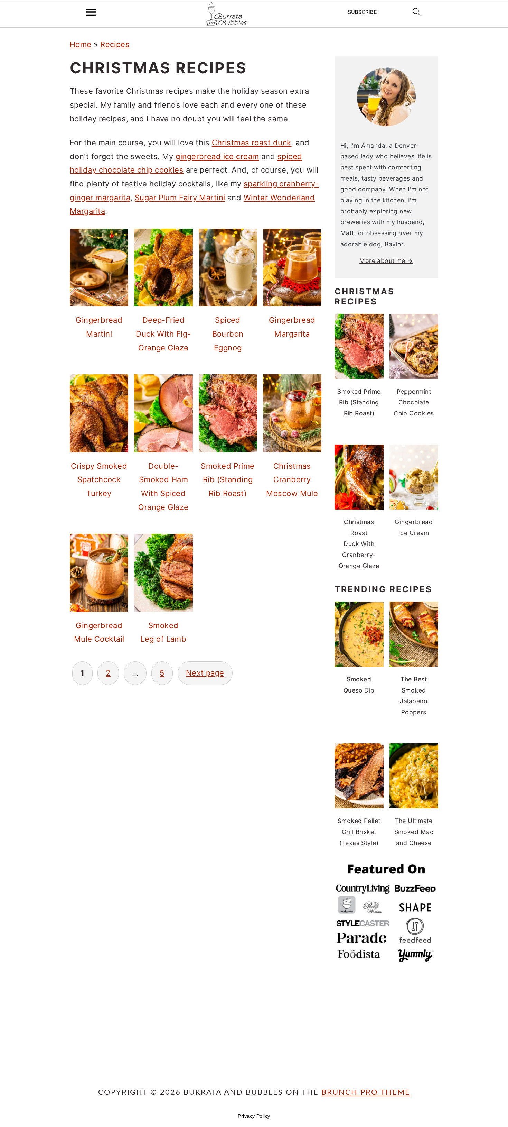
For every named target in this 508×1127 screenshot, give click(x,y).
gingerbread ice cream (217, 156)
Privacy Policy (254, 1116)
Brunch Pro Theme (365, 1092)
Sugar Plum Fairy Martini (180, 197)
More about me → (386, 260)
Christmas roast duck (251, 142)
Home (81, 44)
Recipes (115, 44)
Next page (205, 672)
